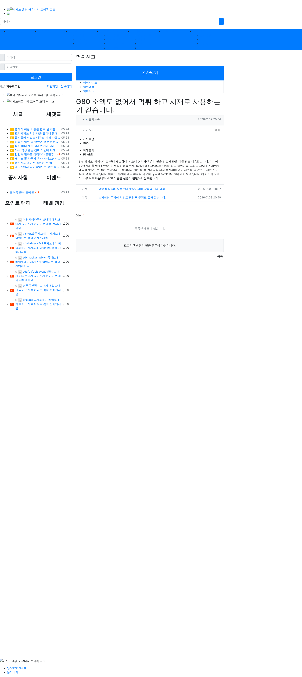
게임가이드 (114, 35)
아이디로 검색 (43, 223)
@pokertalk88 (16, 668)
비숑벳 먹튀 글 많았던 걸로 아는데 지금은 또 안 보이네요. (35, 141)
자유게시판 (145, 35)
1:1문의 (204, 43)
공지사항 (205, 35)
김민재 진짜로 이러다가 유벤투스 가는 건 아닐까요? (33, 154)
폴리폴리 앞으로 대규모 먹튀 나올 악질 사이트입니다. (35, 137)
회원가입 (53, 86)
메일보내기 (22, 262)
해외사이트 (114, 48)
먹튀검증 (81, 39)
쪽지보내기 (44, 219)
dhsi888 (28, 299)
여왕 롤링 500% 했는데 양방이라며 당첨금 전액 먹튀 (131, 189)
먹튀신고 (81, 43)
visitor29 (28, 233)
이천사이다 (29, 219)
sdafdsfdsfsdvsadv (35, 271)
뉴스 (140, 48)
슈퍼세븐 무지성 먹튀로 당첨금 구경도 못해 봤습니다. (132, 197)
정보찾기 (66, 86)
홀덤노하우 (114, 39)
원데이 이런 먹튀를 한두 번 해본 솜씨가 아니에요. (35, 129)
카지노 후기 (145, 43)
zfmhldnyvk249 (33, 243)
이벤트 (204, 39)
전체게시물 (41, 237)
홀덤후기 (143, 39)
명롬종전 (28, 285)
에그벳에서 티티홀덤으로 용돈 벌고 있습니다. (35, 167)
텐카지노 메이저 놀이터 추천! (31, 162)
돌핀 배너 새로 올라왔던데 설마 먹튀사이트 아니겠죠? (35, 146)
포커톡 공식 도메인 (22, 192)
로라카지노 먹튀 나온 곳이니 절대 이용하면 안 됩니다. (35, 133)
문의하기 (12, 672)
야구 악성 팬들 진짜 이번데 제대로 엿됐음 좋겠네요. (35, 150)
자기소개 (27, 223)
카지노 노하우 (115, 43)
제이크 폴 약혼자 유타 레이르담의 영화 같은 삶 (35, 158)
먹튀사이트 (83, 35)
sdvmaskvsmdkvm (34, 257)
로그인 (36, 77)
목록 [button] (217, 130)
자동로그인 (13, 86)
